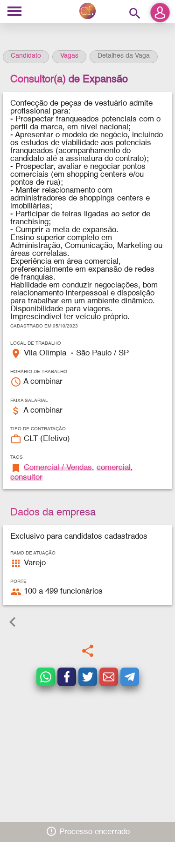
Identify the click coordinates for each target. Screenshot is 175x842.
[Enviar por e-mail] (108, 677)
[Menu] (14, 12)
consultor (26, 477)
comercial (114, 468)
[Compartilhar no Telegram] (129, 677)
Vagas (69, 56)
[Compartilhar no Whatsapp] (45, 677)
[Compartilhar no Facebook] (66, 677)
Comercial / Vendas (58, 468)
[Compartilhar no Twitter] (87, 677)
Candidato (26, 56)
